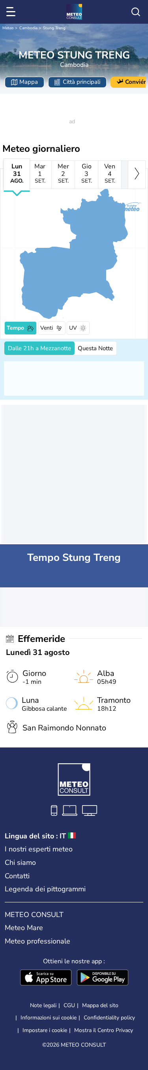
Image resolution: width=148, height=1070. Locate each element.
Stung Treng (54, 28)
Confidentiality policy (109, 1017)
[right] (137, 174)
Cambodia (28, 28)
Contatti (17, 876)
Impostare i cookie (44, 1030)
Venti (46, 328)
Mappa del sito (100, 1005)
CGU (69, 1005)
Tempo (15, 328)
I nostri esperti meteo (39, 849)
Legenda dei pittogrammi (45, 889)
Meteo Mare (24, 927)
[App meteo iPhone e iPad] (45, 978)
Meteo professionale (37, 941)
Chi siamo (20, 862)
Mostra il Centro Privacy (103, 1030)
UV (73, 328)
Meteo (8, 28)
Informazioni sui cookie (49, 1017)
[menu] (12, 12)
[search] (135, 12)
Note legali (43, 1005)
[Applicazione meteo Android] (102, 978)
